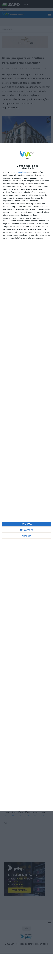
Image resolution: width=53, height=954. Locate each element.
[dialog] (26, 477)
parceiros (22, 172)
